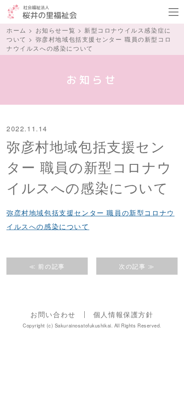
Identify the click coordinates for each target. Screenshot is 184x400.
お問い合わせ (53, 314)
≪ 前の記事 (47, 266)
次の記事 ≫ (137, 266)
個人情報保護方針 (123, 314)
